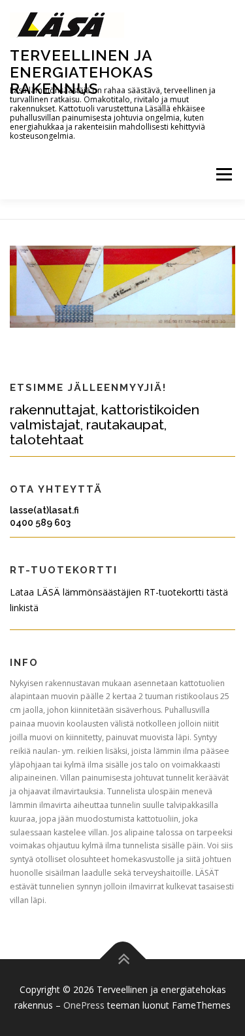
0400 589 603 (40, 522)
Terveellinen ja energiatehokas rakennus (82, 71)
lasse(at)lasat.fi (44, 510)
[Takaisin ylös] (122, 959)
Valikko (223, 174)
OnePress (84, 1005)
